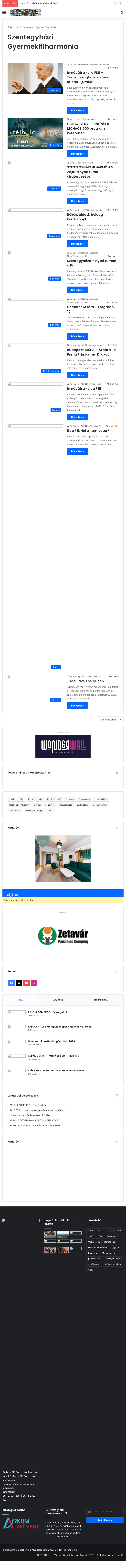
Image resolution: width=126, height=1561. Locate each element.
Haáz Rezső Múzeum (19, 805)
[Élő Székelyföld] (25, 12)
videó (49, 810)
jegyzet (37, 805)
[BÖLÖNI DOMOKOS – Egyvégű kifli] (17, 1016)
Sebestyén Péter (100, 805)
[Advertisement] (63, 1172)
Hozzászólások (100, 999)
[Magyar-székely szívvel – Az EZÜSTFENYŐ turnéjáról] (63, 1242)
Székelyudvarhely (34, 810)
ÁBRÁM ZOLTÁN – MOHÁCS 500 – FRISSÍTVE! (53, 1056)
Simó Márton (75, 119)
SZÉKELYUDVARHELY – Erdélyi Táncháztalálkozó (56, 1070)
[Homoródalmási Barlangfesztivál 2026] (17, 1046)
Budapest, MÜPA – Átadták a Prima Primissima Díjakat (91, 352)
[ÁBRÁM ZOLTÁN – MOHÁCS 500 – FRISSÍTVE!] (17, 1060)
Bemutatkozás (70, 1555)
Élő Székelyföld (77, 345)
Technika (101, 1555)
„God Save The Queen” (86, 681)
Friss (20, 999)
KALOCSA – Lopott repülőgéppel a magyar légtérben (60, 1026)
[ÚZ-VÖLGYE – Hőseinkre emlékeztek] (50, 1250)
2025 (49, 799)
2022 (21, 799)
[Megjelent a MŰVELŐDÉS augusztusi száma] (76, 1242)
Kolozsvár (49, 805)
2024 (39, 799)
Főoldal (57, 1555)
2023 (30, 799)
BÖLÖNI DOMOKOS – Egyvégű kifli (48, 1012)
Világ (91, 1555)
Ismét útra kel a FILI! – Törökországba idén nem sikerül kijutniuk (88, 77)
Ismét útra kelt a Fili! (84, 388)
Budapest (70, 799)
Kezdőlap (14, 27)
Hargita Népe (101, 799)
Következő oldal (108, 719)
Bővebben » (77, 110)
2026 (58, 799)
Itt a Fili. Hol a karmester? (88, 430)
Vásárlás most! (115, 1555)
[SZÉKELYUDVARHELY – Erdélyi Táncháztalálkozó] (17, 1075)
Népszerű (57, 999)
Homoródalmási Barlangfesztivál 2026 (39, 3)
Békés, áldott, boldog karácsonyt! (85, 216)
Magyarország (65, 805)
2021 (11, 799)
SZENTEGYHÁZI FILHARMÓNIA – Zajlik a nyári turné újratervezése (91, 172)
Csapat (83, 1555)
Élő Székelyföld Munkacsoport (84, 64)
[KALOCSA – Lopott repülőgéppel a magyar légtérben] (17, 1031)
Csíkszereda (84, 799)
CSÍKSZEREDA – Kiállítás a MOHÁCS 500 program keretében (88, 128)
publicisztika (82, 805)
